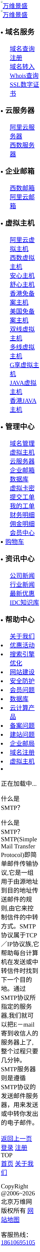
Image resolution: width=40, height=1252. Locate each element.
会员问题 (22, 690)
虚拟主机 (22, 452)
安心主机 (22, 275)
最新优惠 (22, 593)
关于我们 (22, 636)
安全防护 (22, 681)
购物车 (14, 541)
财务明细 (22, 515)
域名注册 (22, 752)
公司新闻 (22, 575)
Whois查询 (24, 75)
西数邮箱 (22, 188)
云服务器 (22, 461)
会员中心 (22, 532)
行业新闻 (22, 584)
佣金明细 (22, 523)
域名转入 (22, 66)
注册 (21, 1147)
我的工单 (22, 506)
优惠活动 (22, 645)
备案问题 (22, 725)
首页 (7, 1163)
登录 (7, 1147)
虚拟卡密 (22, 488)
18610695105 (18, 1242)
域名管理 (22, 443)
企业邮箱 (22, 470)
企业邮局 (22, 743)
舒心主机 (22, 284)
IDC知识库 (24, 602)
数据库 (19, 479)
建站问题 (22, 734)
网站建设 (22, 672)
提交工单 (22, 497)
